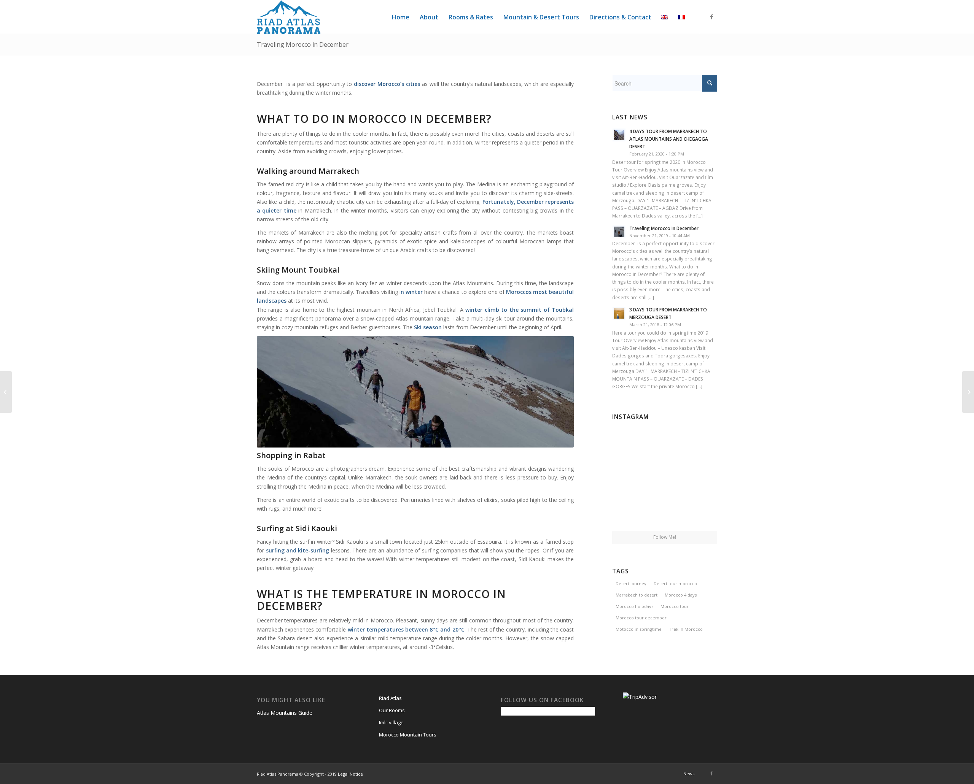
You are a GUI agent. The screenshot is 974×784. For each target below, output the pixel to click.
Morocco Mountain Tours (407, 734)
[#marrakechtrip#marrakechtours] (700, 477)
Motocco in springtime (639, 629)
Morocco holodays (634, 606)
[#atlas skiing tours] (629, 513)
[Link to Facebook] (711, 16)
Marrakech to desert (636, 595)
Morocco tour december (641, 618)
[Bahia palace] (700, 440)
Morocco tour (674, 606)
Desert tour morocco (675, 583)
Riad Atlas (390, 698)
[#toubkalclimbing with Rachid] (664, 513)
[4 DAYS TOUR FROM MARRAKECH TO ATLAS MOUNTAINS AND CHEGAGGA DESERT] (968, 392)
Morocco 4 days (681, 595)
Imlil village (391, 722)
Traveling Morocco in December (303, 44)
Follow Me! (664, 537)
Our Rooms (392, 710)
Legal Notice (350, 774)
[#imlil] (629, 440)
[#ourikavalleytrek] (629, 477)
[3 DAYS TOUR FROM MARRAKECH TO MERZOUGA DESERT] (6, 392)
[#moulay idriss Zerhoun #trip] (664, 477)
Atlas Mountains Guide (284, 712)
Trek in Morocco (686, 629)
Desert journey (631, 583)
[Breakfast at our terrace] (664, 441)
